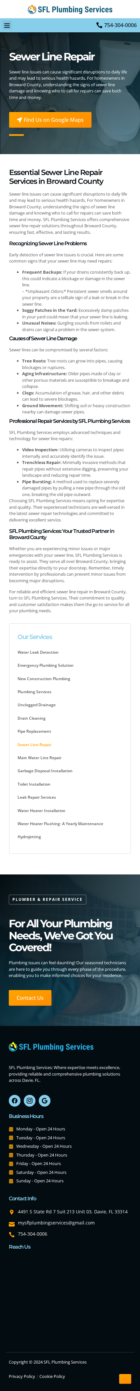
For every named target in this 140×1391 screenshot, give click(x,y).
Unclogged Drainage (37, 705)
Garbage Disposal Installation (45, 771)
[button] (7, 25)
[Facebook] (15, 1101)
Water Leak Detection (38, 652)
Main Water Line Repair (40, 757)
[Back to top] (125, 1379)
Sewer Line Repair (34, 744)
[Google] (44, 1101)
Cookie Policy (52, 1376)
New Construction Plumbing (44, 678)
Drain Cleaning (32, 718)
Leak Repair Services (37, 797)
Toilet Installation (34, 784)
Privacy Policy (22, 1376)
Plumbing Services (34, 692)
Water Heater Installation (41, 810)
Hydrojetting (29, 836)
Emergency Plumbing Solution (46, 665)
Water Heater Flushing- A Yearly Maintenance (60, 823)
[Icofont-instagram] (29, 1101)
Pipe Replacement (34, 731)
